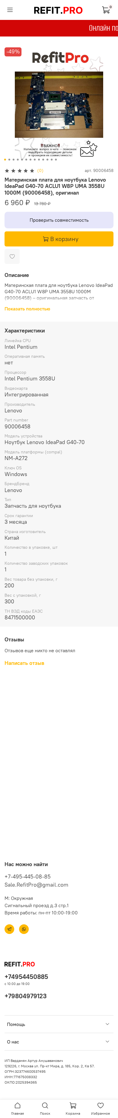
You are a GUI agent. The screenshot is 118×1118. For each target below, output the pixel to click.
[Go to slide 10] (43, 159)
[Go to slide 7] (30, 159)
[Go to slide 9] (39, 159)
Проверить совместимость (59, 220)
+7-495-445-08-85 (28, 876)
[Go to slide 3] (14, 159)
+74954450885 (26, 977)
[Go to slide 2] (9, 159)
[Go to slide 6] (26, 159)
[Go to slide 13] (56, 159)
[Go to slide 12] (52, 159)
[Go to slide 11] (47, 159)
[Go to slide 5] (22, 159)
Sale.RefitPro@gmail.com (36, 884)
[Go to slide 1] (5, 159)
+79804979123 (26, 996)
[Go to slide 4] (18, 159)
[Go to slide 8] (35, 159)
